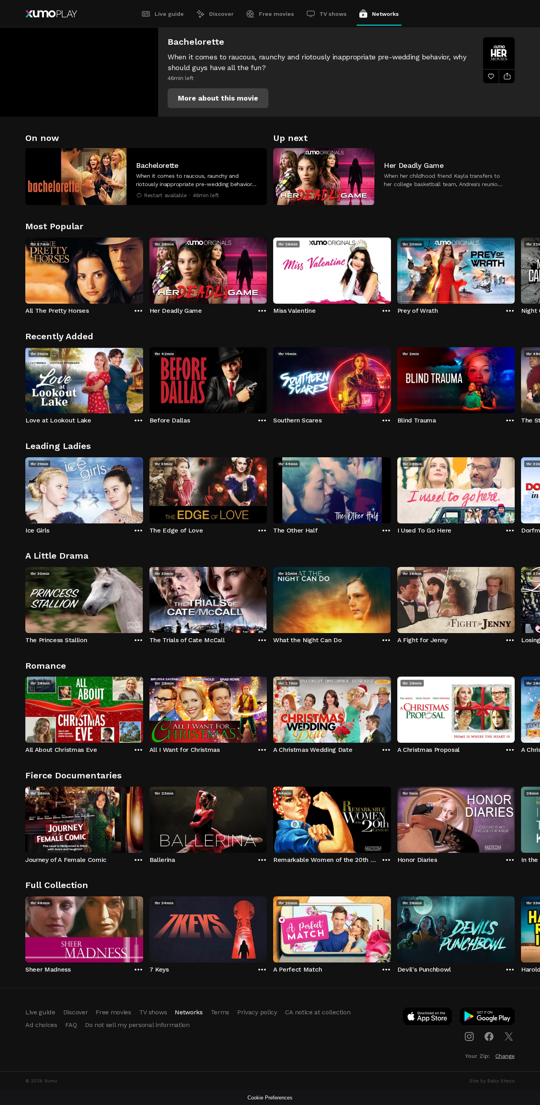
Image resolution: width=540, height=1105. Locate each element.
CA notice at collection (318, 1012)
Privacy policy (257, 1012)
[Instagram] (469, 1036)
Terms (220, 1012)
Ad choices (41, 1025)
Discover (221, 14)
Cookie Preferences (270, 1098)
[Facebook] (489, 1036)
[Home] (51, 13)
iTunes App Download (428, 1018)
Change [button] (505, 1056)
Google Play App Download (488, 1018)
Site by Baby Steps (492, 1081)
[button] (218, 98)
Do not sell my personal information (137, 1025)
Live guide (169, 14)
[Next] (514, 268)
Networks (385, 14)
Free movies (276, 14)
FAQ (71, 1025)
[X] (509, 1036)
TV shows (333, 14)
